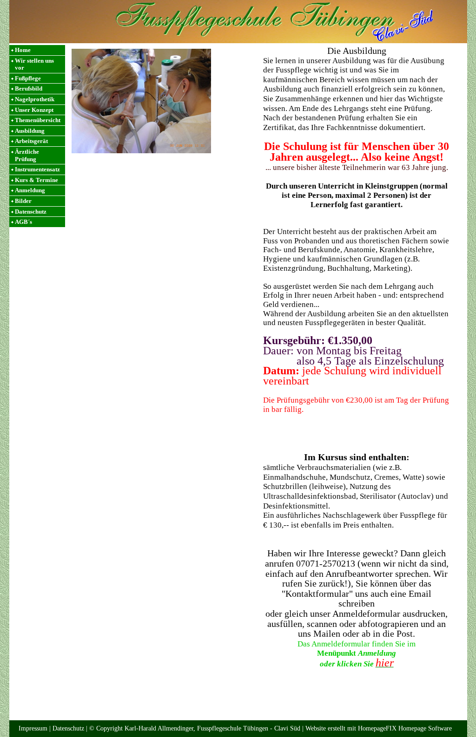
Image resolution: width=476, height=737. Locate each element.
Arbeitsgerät (31, 140)
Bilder (23, 200)
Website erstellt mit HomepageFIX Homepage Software (378, 728)
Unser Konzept (34, 109)
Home (23, 49)
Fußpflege (28, 78)
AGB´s (23, 221)
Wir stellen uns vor (34, 64)
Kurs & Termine (36, 179)
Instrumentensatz (37, 169)
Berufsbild (28, 88)
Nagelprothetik (34, 99)
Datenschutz (30, 211)
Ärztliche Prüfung (27, 155)
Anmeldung (30, 190)
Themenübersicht (37, 120)
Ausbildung (30, 130)
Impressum (33, 728)
